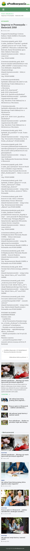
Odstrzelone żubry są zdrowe (17, 357)
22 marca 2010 (6, 30)
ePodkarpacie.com (19, 548)
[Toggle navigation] (3, 9)
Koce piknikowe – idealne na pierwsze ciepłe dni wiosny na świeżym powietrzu (19, 422)
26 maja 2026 (6, 541)
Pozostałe (4, 452)
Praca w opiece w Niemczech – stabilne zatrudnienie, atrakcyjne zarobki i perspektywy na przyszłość (18, 408)
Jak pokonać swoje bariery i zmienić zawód (18, 414)
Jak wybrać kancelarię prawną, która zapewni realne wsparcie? (16, 400)
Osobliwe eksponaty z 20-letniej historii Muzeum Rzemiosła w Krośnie (15, 351)
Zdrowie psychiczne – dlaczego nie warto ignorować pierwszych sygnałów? (15, 381)
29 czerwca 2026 (7, 486)
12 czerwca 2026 (7, 513)
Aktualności (5, 21)
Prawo (3, 480)
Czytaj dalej (4, 394)
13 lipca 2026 (6, 458)
